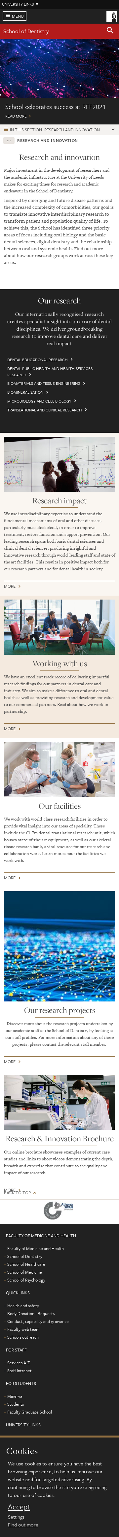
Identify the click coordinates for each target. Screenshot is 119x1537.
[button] (110, 31)
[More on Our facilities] (59, 769)
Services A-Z (18, 1362)
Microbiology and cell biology (39, 401)
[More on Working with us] (59, 627)
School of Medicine (24, 1272)
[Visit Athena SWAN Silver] (60, 1211)
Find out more (23, 1524)
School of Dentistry (26, 31)
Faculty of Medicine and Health (35, 1248)
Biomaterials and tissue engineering (43, 383)
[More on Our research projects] (59, 946)
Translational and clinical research (44, 410)
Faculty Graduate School (29, 1412)
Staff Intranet (19, 1370)
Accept (19, 1507)
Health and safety (23, 1305)
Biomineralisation (25, 392)
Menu (18, 16)
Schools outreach (23, 1337)
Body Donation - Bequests (31, 1313)
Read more (59, 81)
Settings (16, 1516)
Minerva (14, 1396)
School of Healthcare (26, 1264)
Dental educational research (37, 359)
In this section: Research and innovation (55, 129)
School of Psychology (26, 1280)
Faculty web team (23, 1329)
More (10, 587)
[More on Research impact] (59, 464)
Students (15, 1404)
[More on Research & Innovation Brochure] (59, 1102)
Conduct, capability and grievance (38, 1321)
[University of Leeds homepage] (111, 16)
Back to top (17, 1193)
